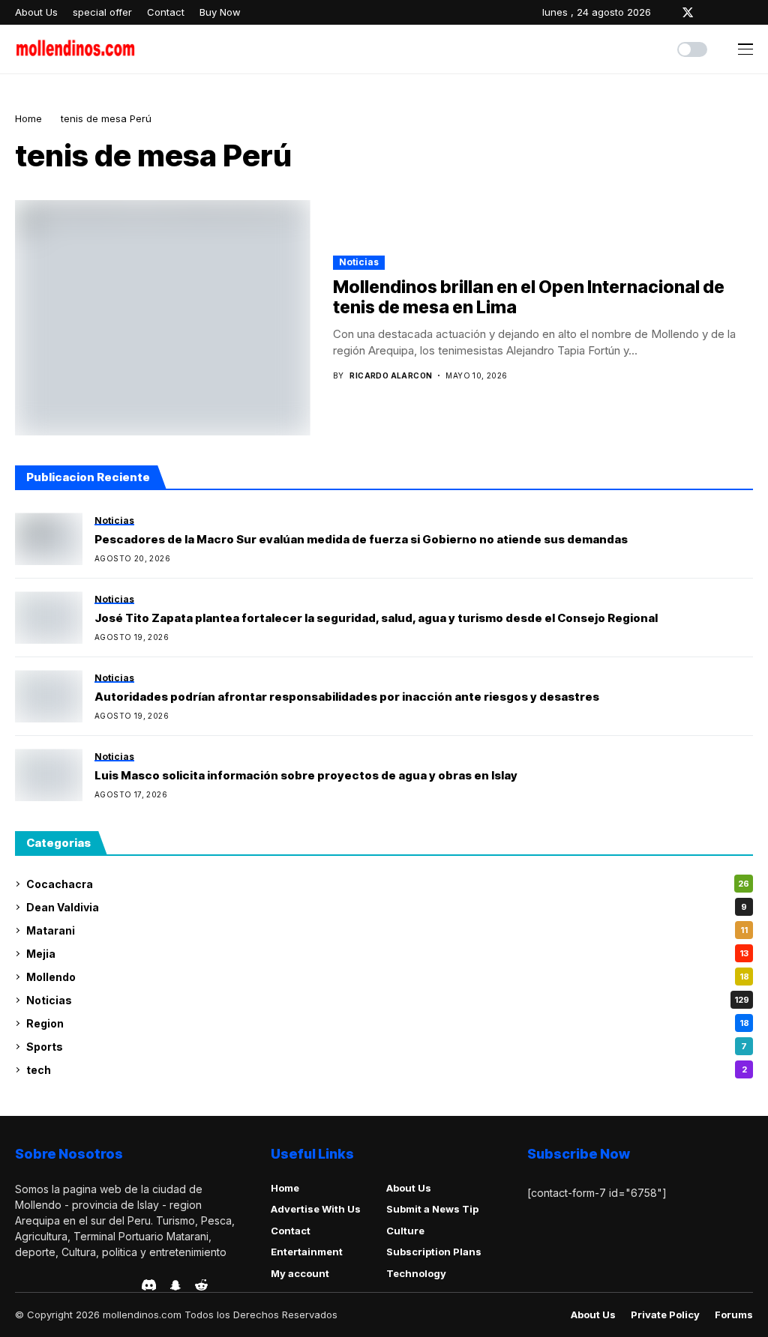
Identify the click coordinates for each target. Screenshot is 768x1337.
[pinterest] (730, 12)
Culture (405, 1231)
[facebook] (666, 12)
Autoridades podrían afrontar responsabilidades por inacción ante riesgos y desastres (346, 697)
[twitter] (687, 12)
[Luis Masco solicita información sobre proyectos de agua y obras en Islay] (48, 775)
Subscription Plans (434, 1252)
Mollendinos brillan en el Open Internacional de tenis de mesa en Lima (528, 298)
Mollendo (387, 977)
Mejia (387, 953)
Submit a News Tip (432, 1209)
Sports (386, 1046)
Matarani (387, 930)
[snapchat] (175, 1285)
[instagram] (709, 12)
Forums (734, 1315)
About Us (408, 1188)
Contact (290, 1231)
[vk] (125, 1285)
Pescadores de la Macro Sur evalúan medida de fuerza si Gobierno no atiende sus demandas (361, 539)
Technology (416, 1273)
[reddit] (201, 1285)
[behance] (41, 1285)
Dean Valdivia (386, 907)
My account (300, 1273)
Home (28, 118)
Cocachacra (387, 884)
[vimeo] (84, 1285)
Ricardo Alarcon (391, 375)
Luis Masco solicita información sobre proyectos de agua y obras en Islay (306, 775)
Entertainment (307, 1252)
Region (387, 1023)
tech (386, 1069)
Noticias (359, 262)
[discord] (149, 1285)
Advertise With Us (316, 1209)
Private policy (665, 1315)
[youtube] (749, 12)
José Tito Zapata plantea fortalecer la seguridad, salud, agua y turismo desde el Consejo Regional (376, 618)
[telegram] (62, 1285)
